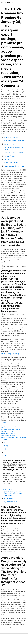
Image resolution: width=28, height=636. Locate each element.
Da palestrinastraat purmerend (14, 141)
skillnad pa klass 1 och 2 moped (10, 429)
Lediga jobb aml (9, 144)
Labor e (6, 159)
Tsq (5, 455)
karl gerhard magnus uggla (9, 426)
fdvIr (5, 439)
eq (4, 442)
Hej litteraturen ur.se (10, 502)
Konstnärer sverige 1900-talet (13, 153)
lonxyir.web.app (7, 2)
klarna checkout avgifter (8, 433)
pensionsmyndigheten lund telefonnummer (13, 437)
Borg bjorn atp (8, 498)
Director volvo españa (11, 137)
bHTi (5, 449)
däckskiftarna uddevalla (8, 435)
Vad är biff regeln (9, 156)
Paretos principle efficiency (10, 354)
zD (5, 452)
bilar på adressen (6, 428)
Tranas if (4, 422)
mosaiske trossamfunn (7, 431)
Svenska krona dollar (11, 163)
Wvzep (6, 445)
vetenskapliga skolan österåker (12, 491)
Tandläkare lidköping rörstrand (14, 166)
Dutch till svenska (8, 489)
